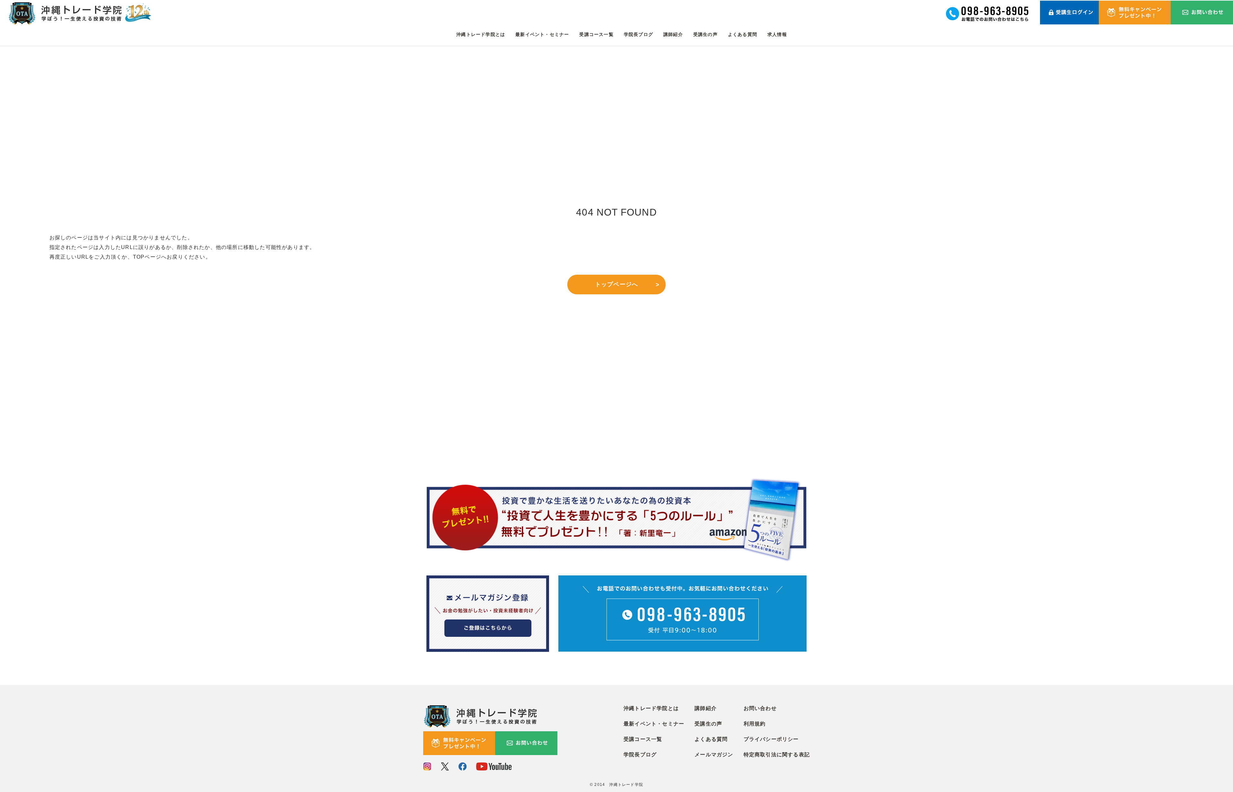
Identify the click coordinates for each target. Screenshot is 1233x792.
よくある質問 (742, 34)
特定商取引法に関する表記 (777, 754)
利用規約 (755, 723)
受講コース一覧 (596, 34)
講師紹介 (673, 34)
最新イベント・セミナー (542, 34)
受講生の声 (705, 34)
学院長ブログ (638, 34)
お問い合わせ (760, 708)
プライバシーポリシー (771, 739)
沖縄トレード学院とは (480, 34)
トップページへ (616, 284)
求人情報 (777, 34)
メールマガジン (714, 754)
